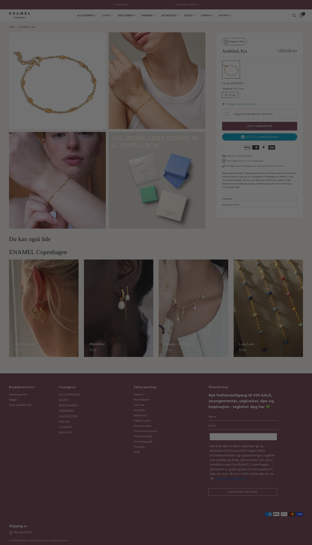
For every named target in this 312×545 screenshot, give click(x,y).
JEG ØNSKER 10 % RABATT (191, 274)
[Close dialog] (222, 232)
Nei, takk (191, 310)
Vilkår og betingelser (188, 288)
